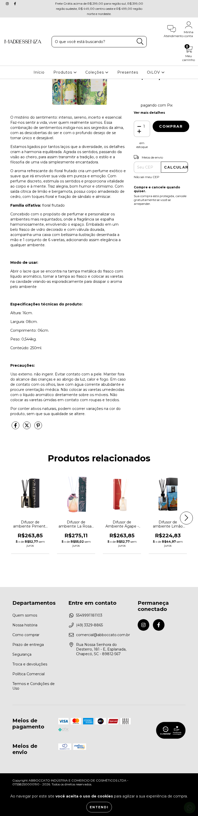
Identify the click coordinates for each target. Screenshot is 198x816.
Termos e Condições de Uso (33, 686)
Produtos (63, 72)
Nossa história (24, 625)
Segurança (21, 654)
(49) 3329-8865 (89, 625)
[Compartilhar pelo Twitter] (27, 427)
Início (39, 72)
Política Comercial (28, 674)
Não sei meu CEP (146, 177)
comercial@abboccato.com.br (103, 635)
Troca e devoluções (29, 664)
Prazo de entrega (28, 644)
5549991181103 (89, 615)
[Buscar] (140, 42)
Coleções (95, 72)
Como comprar (25, 635)
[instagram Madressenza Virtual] (8, 3)
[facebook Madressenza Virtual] (15, 3)
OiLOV (154, 72)
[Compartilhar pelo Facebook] (16, 427)
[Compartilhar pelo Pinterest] (38, 427)
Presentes (127, 72)
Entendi (99, 807)
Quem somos (24, 615)
